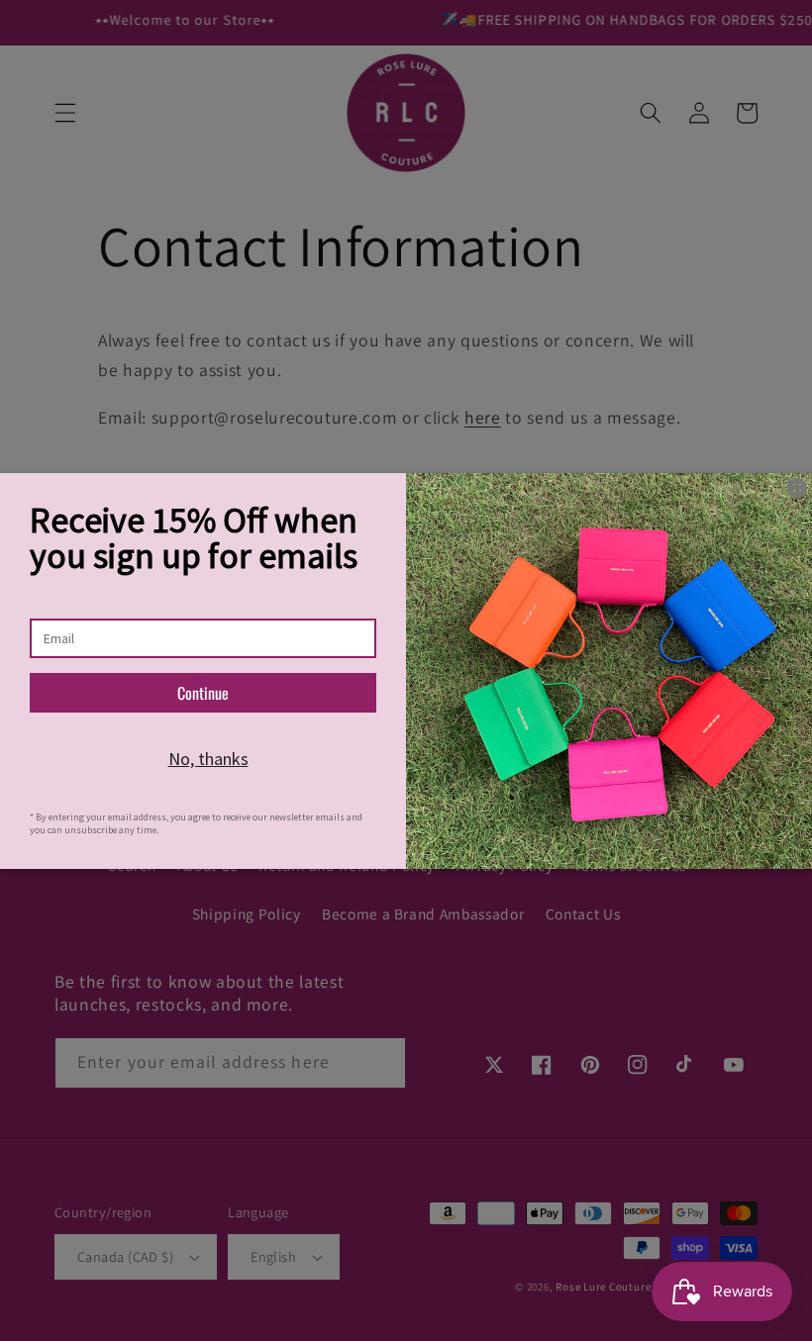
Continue (203, 693)
